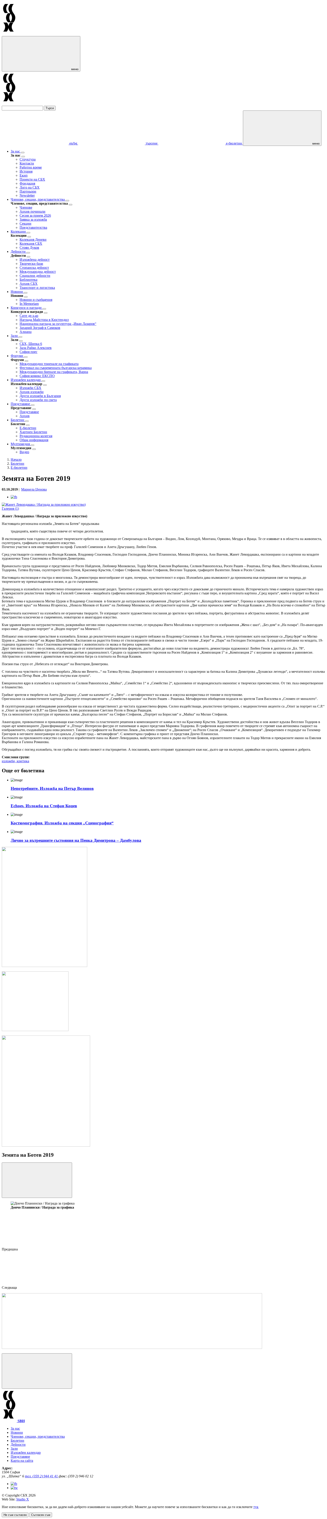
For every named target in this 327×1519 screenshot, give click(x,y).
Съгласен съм (40, 1515)
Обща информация (34, 440)
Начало (16, 459)
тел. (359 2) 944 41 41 (42, 1476)
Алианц (26, 332)
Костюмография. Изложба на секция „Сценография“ (62, 823)
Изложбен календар (26, 380)
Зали (15, 336)
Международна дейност (38, 271)
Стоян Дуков (29, 247)
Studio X (22, 1499)
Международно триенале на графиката (49, 364)
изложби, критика (15, 761)
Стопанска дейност (34, 267)
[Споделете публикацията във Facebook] (14, 497)
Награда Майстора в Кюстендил (44, 320)
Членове (26, 207)
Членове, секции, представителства (38, 199)
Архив (25, 416)
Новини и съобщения (36, 300)
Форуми (17, 356)
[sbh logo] (9, 34)
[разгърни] (22, 152)
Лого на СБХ (30, 187)
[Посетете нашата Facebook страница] (14, 1484)
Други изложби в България (40, 396)
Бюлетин (18, 420)
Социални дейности (35, 275)
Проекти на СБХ (32, 179)
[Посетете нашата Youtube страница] (14, 1488)
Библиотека (28, 279)
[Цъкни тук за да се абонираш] (132, 1348)
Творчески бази (31, 263)
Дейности (18, 251)
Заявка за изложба (33, 219)
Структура (28, 159)
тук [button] (255, 1507)
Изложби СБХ (30, 388)
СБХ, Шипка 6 (31, 344)
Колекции (19, 231)
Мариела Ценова (34, 489)
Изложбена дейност (35, 259)
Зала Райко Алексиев (36, 348)
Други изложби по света (38, 400)
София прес (28, 352)
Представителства (33, 227)
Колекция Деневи (33, 239)
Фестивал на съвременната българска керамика (56, 368)
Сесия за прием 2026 (35, 215)
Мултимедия (21, 444)
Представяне (21, 404)
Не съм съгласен (15, 1515)
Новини (17, 292)
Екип (24, 175)
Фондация (27, 183)
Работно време (31, 167)
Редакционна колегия (36, 436)
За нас (16, 151)
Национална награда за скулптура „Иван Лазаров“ (58, 324)
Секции (25, 223)
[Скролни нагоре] (37, 1371)
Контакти (27, 163)
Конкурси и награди (26, 308)
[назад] (23, 156)
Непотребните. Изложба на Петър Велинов (52, 788)
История (26, 171)
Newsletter (27, 195)
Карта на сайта (22, 1460)
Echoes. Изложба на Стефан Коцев (44, 805)
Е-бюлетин (28, 428)
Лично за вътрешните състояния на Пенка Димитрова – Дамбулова (76, 840)
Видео (24, 452)
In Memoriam (29, 304)
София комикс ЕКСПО (37, 376)
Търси (50, 108)
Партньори (28, 191)
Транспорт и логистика (37, 288)
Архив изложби (32, 392)
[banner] (35, 1030)
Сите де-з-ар (29, 316)
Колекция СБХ (31, 243)
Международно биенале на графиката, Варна (54, 372)
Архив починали (32, 211)
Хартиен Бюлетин (33, 432)
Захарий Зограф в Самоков (40, 328)
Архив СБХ (29, 283)
